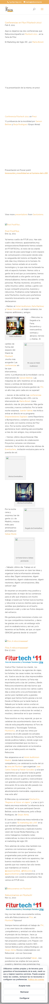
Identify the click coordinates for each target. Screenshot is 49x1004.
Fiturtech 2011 (31, 34)
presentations (21, 214)
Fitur (31, 917)
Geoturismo (38, 214)
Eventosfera (10, 449)
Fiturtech (9, 356)
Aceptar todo (24, 986)
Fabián (34, 958)
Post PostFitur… (12, 231)
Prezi (34, 116)
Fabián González (14, 309)
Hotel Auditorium (23, 306)
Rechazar (24, 992)
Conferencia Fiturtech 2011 (17, 116)
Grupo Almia (23, 815)
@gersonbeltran (12, 874)
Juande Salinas (26, 411)
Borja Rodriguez (20, 124)
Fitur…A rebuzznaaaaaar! (16, 647)
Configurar (24, 998)
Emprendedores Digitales (16, 417)
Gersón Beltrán (26, 378)
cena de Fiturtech (15, 766)
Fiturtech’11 (10, 731)
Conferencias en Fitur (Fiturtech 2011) (23, 22)
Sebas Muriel (10, 534)
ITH (41, 387)
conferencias (10, 365)
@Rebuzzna (26, 871)
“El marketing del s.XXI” (27, 823)
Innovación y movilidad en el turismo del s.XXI (26, 173)
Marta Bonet (37, 42)
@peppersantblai (12, 871)
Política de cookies (36, 979)
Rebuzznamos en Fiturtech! (18, 895)
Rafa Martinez (38, 306)
